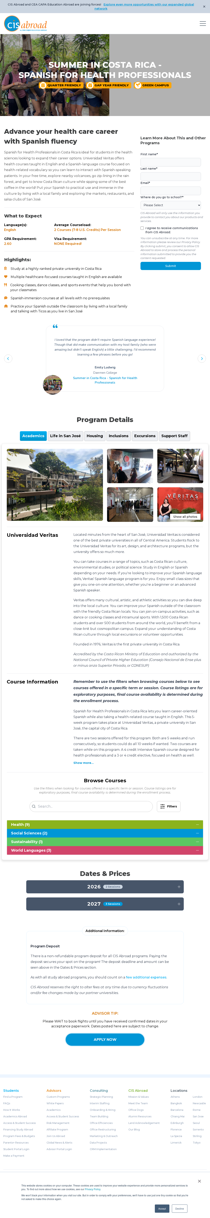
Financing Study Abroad (18, 1129)
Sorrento (198, 1129)
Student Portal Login (16, 1149)
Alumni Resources (139, 1116)
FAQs (6, 1103)
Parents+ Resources (16, 1142)
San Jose (198, 1116)
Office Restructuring (103, 1129)
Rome (197, 1110)
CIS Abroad (138, 1090)
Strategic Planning (101, 1097)
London (197, 1097)
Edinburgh (177, 1123)
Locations (179, 1090)
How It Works (11, 1110)
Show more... (83, 763)
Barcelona (177, 1110)
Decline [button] (179, 1208)
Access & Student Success (19, 1123)
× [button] (199, 1180)
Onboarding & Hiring (102, 1110)
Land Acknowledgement (144, 1123)
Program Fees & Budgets (19, 1136)
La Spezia (176, 1136)
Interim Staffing (100, 1103)
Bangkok (176, 1103)
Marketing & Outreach (104, 1136)
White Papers (55, 1103)
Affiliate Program (57, 1129)
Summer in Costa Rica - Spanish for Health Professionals (105, 380)
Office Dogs (136, 1110)
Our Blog (134, 1129)
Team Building (99, 1116)
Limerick (176, 1142)
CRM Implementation (103, 1149)
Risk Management (58, 1123)
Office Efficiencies (101, 1123)
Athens (175, 1097)
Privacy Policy (92, 1189)
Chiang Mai (178, 1116)
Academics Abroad (15, 1116)
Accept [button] (162, 1208)
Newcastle (199, 1103)
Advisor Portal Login (59, 1149)
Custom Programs (58, 1097)
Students (11, 1090)
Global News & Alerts (59, 1142)
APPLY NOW (105, 1039)
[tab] (33, 436)
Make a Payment (13, 1156)
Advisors (54, 1090)
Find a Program (13, 1097)
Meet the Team (138, 1103)
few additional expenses (146, 977)
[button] (8, 359)
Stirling (197, 1136)
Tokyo (197, 1142)
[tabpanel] (105, 652)
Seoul (196, 1123)
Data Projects (98, 1142)
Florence (176, 1129)
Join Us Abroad (56, 1136)
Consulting (99, 1090)
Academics (53, 1110)
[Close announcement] (204, 6)
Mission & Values (138, 1097)
